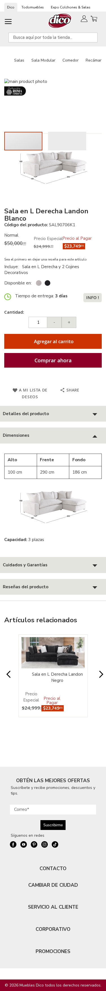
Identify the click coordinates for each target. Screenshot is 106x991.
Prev (6, 677)
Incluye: (12, 267)
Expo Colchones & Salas (70, 7)
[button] (67, 141)
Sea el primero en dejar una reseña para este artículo (45, 259)
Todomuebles (32, 7)
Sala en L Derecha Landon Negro (57, 677)
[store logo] (60, 21)
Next (99, 677)
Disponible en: (18, 283)
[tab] (53, 414)
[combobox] (53, 37)
